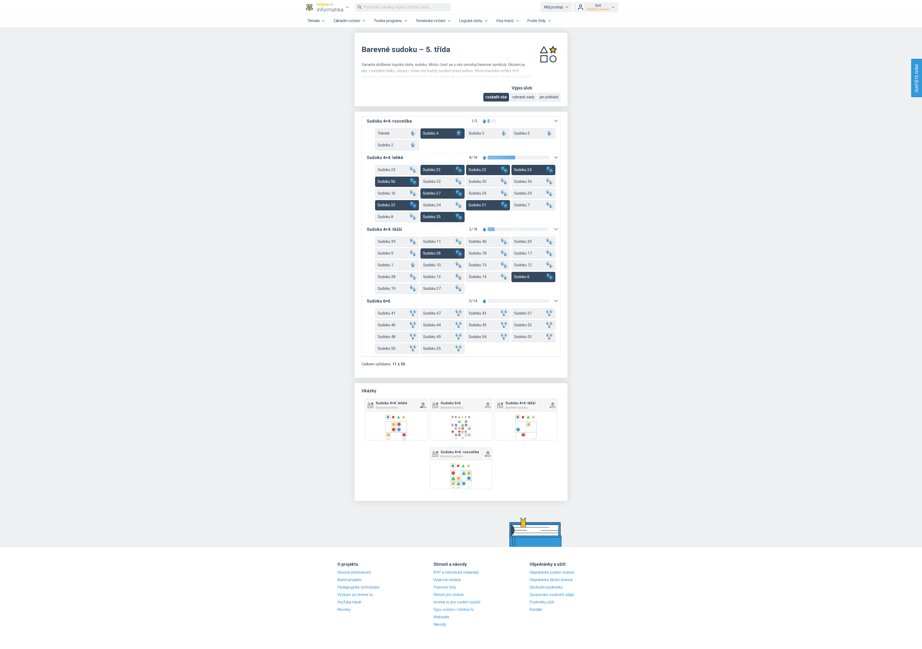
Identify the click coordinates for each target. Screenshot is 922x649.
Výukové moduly (447, 580)
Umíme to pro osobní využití (456, 602)
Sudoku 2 (385, 145)
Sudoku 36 (523, 181)
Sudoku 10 (432, 265)
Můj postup (553, 7)
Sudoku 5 (522, 133)
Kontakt (535, 609)
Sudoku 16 (386, 193)
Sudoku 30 (477, 181)
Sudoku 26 (477, 193)
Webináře (441, 617)
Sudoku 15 (477, 265)
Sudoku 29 (523, 193)
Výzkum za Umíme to (355, 595)
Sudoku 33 (386, 205)
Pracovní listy (444, 587)
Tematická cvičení (430, 20)
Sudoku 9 (385, 253)
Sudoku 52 (523, 325)
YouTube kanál (349, 602)
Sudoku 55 (432, 348)
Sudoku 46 (386, 325)
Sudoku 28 (432, 253)
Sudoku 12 (523, 265)
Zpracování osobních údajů (551, 595)
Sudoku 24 (523, 169)
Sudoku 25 (386, 169)
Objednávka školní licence (551, 580)
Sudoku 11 (432, 241)
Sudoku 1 (385, 265)
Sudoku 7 (522, 205)
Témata (313, 20)
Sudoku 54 (477, 336)
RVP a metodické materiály (456, 572)
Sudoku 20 (523, 241)
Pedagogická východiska (358, 587)
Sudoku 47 (432, 313)
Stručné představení (354, 572)
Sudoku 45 (477, 325)
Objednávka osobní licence (551, 572)
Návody (439, 624)
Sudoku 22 (432, 169)
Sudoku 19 (386, 288)
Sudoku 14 (477, 276)
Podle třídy (536, 20)
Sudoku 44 (432, 325)
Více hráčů (505, 20)
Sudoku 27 (432, 193)
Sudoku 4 (430, 133)
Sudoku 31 (477, 205)
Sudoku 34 (432, 205)
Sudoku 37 (432, 288)
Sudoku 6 (521, 276)
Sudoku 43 (477, 313)
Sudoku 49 (432, 336)
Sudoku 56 (386, 181)
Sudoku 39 (386, 241)
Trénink (384, 133)
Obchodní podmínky (546, 587)
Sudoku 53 (523, 336)
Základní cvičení (346, 20)
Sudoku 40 (477, 241)
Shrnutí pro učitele (448, 595)
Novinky (344, 609)
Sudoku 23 (477, 169)
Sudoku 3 (476, 133)
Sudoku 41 (386, 313)
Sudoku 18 (477, 253)
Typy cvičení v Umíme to (453, 609)
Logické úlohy (470, 20)
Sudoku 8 (385, 216)
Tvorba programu (388, 20)
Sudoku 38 (386, 276)
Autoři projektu (349, 580)
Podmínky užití (541, 602)
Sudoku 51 (523, 313)
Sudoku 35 (432, 216)
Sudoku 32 (432, 181)
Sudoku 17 (523, 253)
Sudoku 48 (386, 336)
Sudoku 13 (432, 276)
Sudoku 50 (386, 348)
